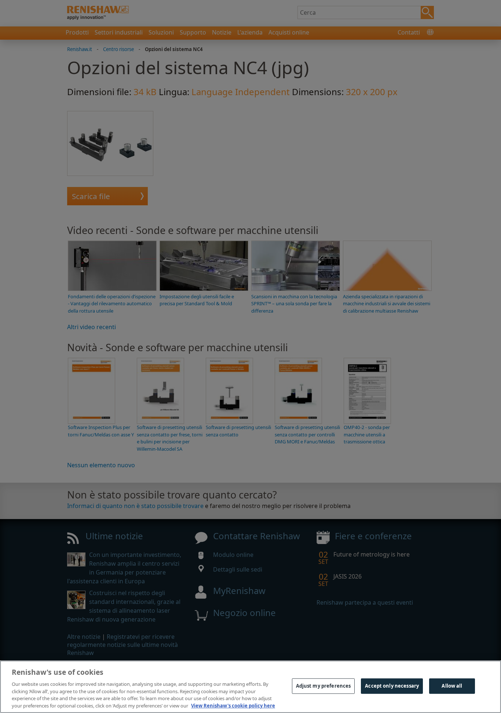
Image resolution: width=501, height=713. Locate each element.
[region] (250, 686)
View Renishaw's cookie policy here (233, 705)
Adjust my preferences (323, 686)
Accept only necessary (392, 686)
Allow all (452, 686)
